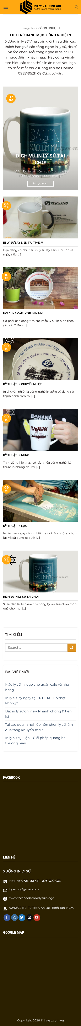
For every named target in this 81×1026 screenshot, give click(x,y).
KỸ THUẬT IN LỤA (15, 526)
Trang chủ (28, 28)
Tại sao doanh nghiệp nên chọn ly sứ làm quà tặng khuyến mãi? (39, 727)
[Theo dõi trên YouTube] (36, 917)
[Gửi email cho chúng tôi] (29, 917)
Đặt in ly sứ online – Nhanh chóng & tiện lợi (38, 714)
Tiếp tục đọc (40, 183)
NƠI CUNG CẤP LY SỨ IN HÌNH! (23, 313)
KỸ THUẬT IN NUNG (16, 455)
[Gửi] (72, 648)
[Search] (76, 7)
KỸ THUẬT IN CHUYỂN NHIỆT (22, 384)
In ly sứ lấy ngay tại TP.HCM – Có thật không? (35, 700)
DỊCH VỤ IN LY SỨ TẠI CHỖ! (40, 159)
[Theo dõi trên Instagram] (14, 917)
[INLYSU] (40, 7)
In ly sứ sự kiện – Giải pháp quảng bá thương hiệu (35, 740)
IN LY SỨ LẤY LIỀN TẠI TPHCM (23, 242)
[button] (5, 7)
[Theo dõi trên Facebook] (7, 917)
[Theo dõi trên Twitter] (21, 917)
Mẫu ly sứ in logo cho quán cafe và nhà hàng (37, 687)
